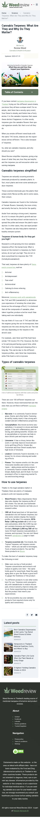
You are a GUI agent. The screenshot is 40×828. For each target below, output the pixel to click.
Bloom (22, 551)
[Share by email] (36, 615)
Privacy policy (19, 739)
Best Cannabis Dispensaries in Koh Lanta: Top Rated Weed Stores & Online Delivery (25, 633)
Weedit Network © (21, 811)
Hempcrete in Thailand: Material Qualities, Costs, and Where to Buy (24, 646)
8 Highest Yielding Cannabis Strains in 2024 (25, 669)
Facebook (18, 719)
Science (15, 13)
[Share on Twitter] (32, 615)
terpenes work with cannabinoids (23, 297)
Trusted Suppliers (20, 726)
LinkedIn (17, 721)
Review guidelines (20, 724)
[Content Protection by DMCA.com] (18, 751)
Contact (17, 717)
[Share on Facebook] (27, 615)
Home (4, 13)
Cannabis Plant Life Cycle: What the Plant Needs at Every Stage (24, 658)
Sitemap (17, 744)
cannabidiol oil (17, 536)
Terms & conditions (21, 741)
